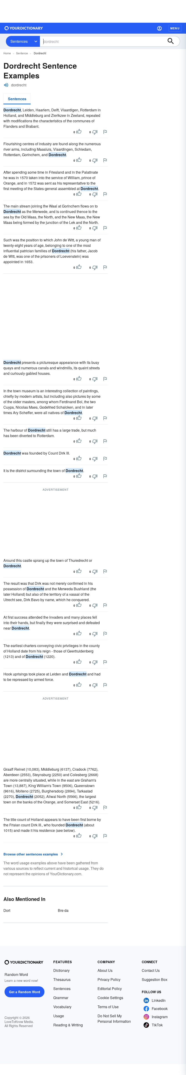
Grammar (60, 997)
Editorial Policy (110, 988)
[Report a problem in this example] (105, 132)
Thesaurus (62, 979)
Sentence (22, 53)
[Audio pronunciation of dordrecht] (6, 85)
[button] (159, 28)
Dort (6, 910)
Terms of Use (108, 1006)
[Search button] (173, 41)
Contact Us (151, 970)
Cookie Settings (110, 997)
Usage (58, 1015)
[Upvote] (79, 132)
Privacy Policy (109, 979)
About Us (105, 970)
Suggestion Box (154, 979)
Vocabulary (62, 1006)
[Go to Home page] (24, 28)
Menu (175, 28)
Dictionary (61, 970)
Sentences (19, 41)
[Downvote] (95, 132)
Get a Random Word (24, 992)
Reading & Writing (68, 1025)
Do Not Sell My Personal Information (114, 1018)
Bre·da (63, 910)
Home (7, 53)
